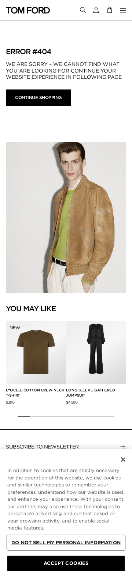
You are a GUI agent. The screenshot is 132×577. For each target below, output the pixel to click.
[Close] (123, 459)
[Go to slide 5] (72, 416)
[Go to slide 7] (96, 416)
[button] (96, 10)
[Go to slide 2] (36, 416)
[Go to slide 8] (108, 416)
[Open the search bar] (83, 10)
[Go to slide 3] (48, 416)
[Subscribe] (122, 446)
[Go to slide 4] (60, 416)
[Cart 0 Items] (110, 10)
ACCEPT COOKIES (66, 563)
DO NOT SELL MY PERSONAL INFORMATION (66, 542)
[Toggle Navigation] (123, 10)
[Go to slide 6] (84, 416)
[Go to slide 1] (24, 416)
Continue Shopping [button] (38, 97)
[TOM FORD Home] (28, 10)
